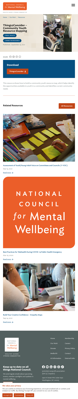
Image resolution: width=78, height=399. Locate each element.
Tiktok (62, 366)
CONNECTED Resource (12, 40)
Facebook (43, 366)
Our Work (13, 17)
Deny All (29, 395)
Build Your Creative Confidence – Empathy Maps (22, 316)
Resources (21, 17)
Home (5, 17)
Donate (53, 348)
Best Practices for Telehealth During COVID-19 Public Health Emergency (32, 253)
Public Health (10, 35)
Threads (58, 366)
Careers (67, 343)
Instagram (54, 366)
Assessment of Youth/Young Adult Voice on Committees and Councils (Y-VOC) (35, 167)
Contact (68, 353)
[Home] (15, 7)
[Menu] (73, 5)
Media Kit (53, 353)
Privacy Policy (70, 348)
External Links (70, 358)
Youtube (47, 366)
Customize (19, 395)
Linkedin (51, 366)
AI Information (55, 358)
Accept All (7, 395)
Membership (69, 338)
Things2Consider (16, 71)
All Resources (66, 106)
